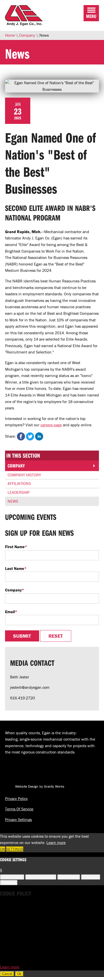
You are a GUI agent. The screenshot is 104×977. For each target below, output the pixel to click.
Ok (19, 974)
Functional (90, 877)
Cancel (7, 974)
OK (2, 849)
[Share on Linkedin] (39, 436)
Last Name (16, 568)
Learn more (56, 842)
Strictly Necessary (40, 877)
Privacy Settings (18, 819)
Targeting (8, 882)
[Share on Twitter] (30, 436)
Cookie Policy (12, 877)
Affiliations (19, 483)
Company (16, 465)
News (13, 501)
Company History (24, 474)
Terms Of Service (19, 808)
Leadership (19, 492)
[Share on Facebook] (21, 436)
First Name (16, 546)
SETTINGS (14, 849)
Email (11, 611)
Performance (68, 877)
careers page (51, 424)
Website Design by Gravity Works (39, 786)
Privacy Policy (16, 798)
